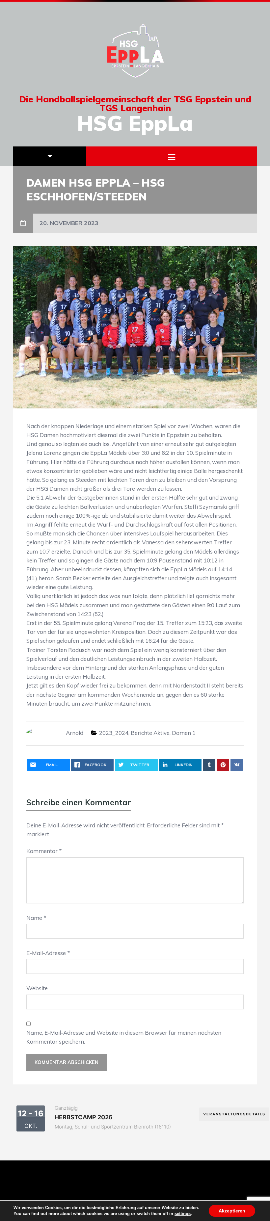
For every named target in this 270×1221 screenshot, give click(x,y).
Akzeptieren (232, 1210)
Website (37, 988)
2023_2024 (113, 732)
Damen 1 (184, 732)
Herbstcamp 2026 (84, 1117)
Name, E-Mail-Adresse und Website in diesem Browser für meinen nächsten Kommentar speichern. (123, 1037)
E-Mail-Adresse (48, 952)
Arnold (74, 732)
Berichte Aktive (150, 732)
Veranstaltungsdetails (234, 1114)
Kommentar (44, 850)
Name (36, 917)
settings (183, 1213)
